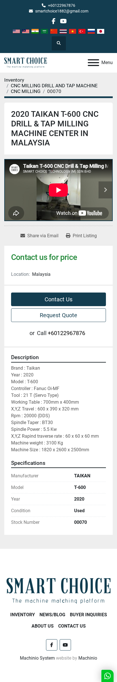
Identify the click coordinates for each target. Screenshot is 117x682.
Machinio (87, 658)
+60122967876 (61, 5)
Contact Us (58, 299)
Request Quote (58, 315)
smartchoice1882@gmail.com (61, 11)
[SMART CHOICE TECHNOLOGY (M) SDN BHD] (58, 590)
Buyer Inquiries (88, 614)
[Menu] (93, 62)
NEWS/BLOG (52, 614)
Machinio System (37, 658)
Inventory (22, 614)
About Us (43, 626)
